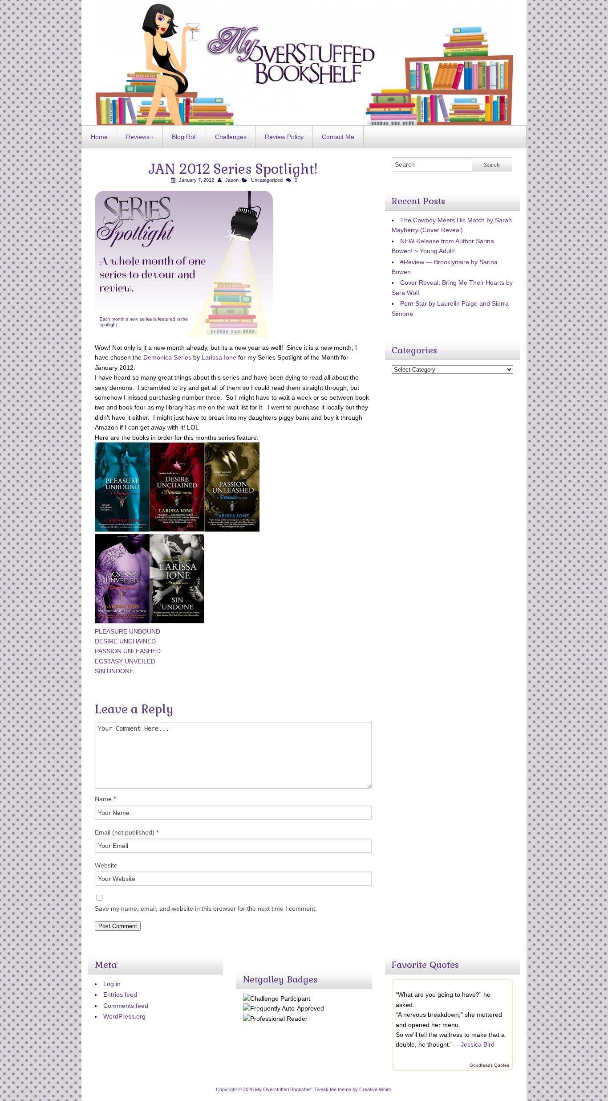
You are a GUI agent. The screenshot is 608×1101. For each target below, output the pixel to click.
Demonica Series (167, 357)
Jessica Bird (478, 1044)
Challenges (231, 136)
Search (492, 164)
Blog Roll (184, 136)
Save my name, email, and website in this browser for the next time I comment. (206, 908)
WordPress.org (124, 1016)
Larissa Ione (219, 357)
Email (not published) (126, 832)
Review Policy (284, 136)
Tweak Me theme (332, 1089)
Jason (232, 180)
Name (105, 798)
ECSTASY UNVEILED (125, 661)
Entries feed (120, 994)
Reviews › (140, 136)
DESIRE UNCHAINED (125, 641)
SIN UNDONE (114, 671)
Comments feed (125, 1005)
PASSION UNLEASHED (128, 651)
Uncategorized (267, 180)
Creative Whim (375, 1089)
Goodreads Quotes (489, 1065)
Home (99, 136)
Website (106, 865)
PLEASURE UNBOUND (127, 631)
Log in (112, 983)
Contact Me (338, 136)
